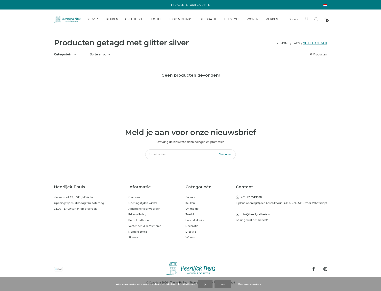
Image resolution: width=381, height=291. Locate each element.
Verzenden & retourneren (144, 226)
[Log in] (306, 19)
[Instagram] (325, 269)
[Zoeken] (316, 19)
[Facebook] (314, 269)
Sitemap (134, 237)
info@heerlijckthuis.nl (255, 214)
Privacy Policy (137, 214)
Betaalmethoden (139, 220)
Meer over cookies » (249, 283)
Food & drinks (180, 19)
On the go (133, 19)
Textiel (155, 19)
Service (294, 19)
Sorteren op (98, 54)
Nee (222, 283)
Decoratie (208, 19)
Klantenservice (137, 231)
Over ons (134, 197)
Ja (205, 283)
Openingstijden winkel (142, 203)
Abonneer (224, 154)
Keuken (112, 19)
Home (284, 43)
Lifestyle (232, 19)
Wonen (252, 19)
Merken (272, 19)
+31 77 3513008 (251, 197)
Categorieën (63, 54)
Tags (296, 43)
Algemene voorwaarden (144, 208)
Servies (93, 19)
